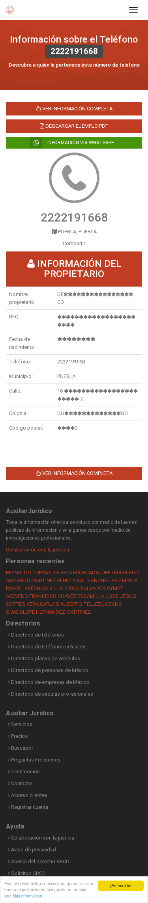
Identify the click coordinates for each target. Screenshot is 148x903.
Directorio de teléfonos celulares (48, 647)
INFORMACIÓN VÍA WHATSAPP (80, 142)
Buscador (21, 748)
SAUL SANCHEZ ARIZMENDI (105, 580)
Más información (27, 896)
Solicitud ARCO (28, 873)
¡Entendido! (120, 885)
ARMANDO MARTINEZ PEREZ (39, 580)
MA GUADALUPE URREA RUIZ (106, 572)
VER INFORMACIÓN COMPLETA (76, 109)
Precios (19, 736)
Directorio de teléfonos (37, 635)
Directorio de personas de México (49, 670)
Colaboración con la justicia (37, 550)
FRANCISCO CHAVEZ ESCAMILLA (66, 596)
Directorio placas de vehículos (45, 658)
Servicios (21, 724)
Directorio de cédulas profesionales (51, 694)
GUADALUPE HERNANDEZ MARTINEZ (48, 612)
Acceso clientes (28, 795)
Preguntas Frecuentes (35, 760)
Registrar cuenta (29, 807)
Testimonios (25, 772)
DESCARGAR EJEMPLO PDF (76, 126)
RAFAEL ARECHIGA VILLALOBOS (42, 588)
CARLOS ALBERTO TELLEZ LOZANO (81, 604)
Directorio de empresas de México (50, 682)
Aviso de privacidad (33, 850)
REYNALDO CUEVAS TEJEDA (39, 572)
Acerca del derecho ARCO (39, 861)
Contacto (21, 783)
